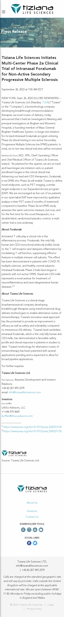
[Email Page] (40, 530)
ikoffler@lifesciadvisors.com (17, 416)
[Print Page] (35, 530)
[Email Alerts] (23, 530)
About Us (32, 503)
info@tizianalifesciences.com (25, 392)
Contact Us (32, 517)
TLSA (45, 102)
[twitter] (35, 543)
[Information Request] (29, 530)
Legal (51, 605)
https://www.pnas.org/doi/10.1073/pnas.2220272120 (32, 427)
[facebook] (29, 543)
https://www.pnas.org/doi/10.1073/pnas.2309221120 (32, 431)
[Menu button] (3, 12)
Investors (32, 511)
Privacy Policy (34, 609)
